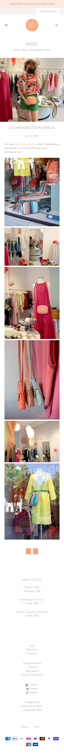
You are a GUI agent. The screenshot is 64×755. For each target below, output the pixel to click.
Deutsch (24, 726)
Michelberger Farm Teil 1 (32, 599)
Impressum (32, 653)
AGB (32, 645)
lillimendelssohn (27, 144)
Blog (24, 50)
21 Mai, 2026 (32, 603)
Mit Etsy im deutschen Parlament (32, 612)
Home (16, 50)
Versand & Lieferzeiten (32, 674)
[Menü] (6, 25)
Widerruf (32, 667)
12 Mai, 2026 (32, 615)
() (48, 11)
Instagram (33, 692)
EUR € (37, 726)
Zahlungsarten (32, 671)
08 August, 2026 (32, 591)
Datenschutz (32, 649)
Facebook (33, 684)
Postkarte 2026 (32, 587)
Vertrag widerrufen (32, 663)
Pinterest (33, 688)
